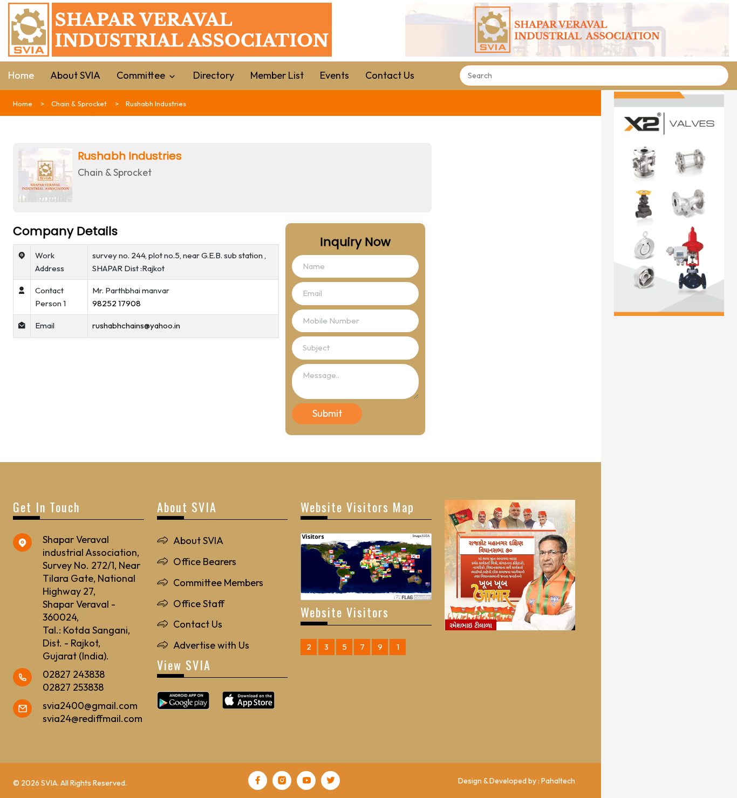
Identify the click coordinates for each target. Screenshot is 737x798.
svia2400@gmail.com (90, 705)
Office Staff (198, 603)
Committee (142, 75)
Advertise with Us (211, 645)
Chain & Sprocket (79, 103)
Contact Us (389, 75)
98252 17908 (116, 303)
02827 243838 (74, 674)
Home (21, 75)
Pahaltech (558, 781)
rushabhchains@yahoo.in (136, 325)
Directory (213, 75)
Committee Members (218, 582)
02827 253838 (73, 687)
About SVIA (75, 75)
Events (334, 75)
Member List (277, 75)
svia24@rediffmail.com (92, 718)
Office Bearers (204, 561)
